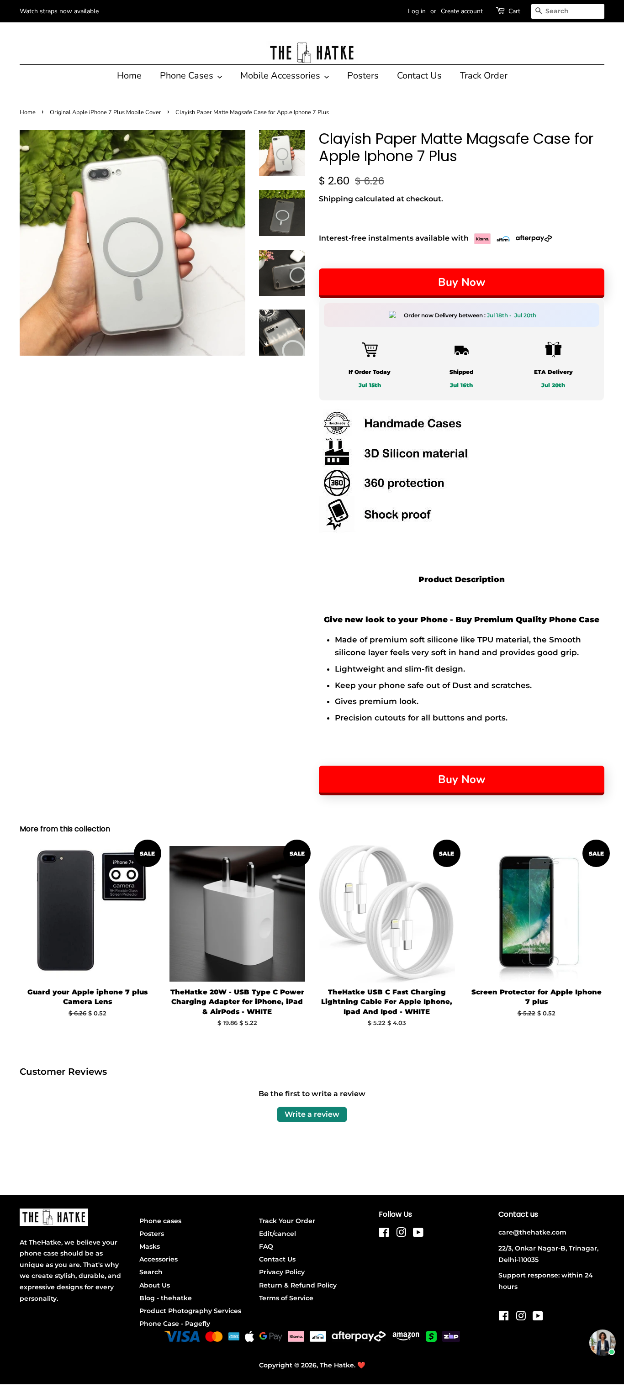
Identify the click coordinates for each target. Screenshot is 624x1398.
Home (129, 75)
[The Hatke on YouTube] (418, 1234)
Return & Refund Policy (298, 1285)
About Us (154, 1285)
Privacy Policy (282, 1272)
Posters (363, 75)
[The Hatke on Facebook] (384, 1234)
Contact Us (419, 75)
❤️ (361, 1365)
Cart (514, 11)
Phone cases (160, 1221)
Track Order (484, 75)
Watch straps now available (59, 11)
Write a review (312, 1114)
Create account (462, 11)
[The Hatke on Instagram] (401, 1234)
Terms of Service (286, 1298)
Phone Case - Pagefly (174, 1323)
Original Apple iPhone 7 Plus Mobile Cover (105, 112)
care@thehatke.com (532, 1232)
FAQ (266, 1246)
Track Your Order (287, 1221)
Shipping (336, 198)
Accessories (158, 1259)
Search (151, 1272)
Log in (417, 11)
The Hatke (337, 1365)
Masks (149, 1246)
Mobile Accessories (281, 75)
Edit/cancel (277, 1234)
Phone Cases (188, 75)
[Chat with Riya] (602, 1343)
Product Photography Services (190, 1311)
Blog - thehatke (165, 1298)
